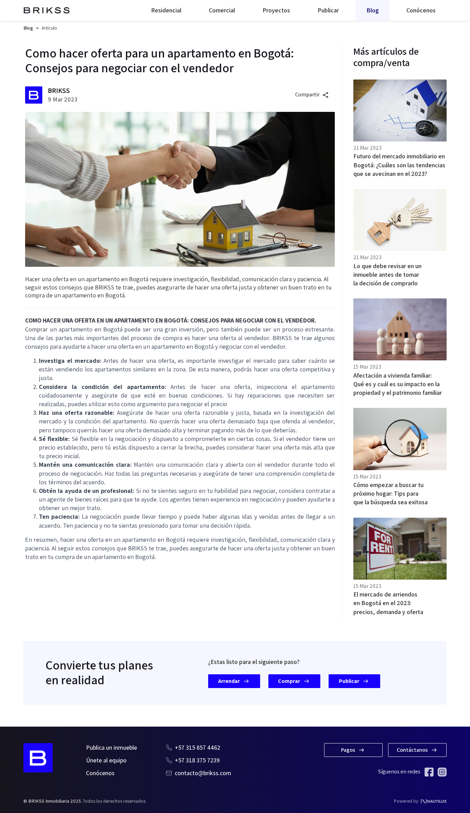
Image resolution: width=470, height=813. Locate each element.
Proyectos (276, 10)
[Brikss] (46, 10)
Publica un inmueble (111, 747)
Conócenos (421, 10)
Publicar (328, 10)
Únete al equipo (106, 760)
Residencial (166, 10)
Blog (372, 10)
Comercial (222, 10)
